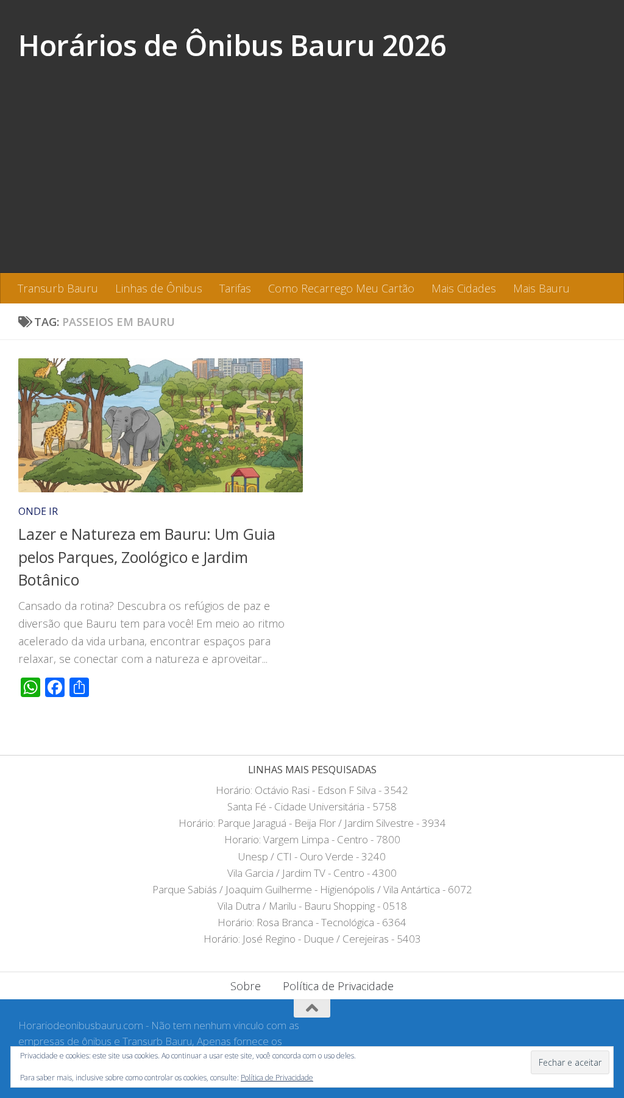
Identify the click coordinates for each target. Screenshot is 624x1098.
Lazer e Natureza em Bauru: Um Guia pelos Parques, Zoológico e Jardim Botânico (146, 556)
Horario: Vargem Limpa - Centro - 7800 (312, 839)
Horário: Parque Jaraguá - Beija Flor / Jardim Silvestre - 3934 (312, 823)
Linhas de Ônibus (158, 288)
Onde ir (38, 511)
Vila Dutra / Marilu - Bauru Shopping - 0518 (312, 906)
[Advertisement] (312, 181)
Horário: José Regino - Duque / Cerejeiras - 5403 (312, 939)
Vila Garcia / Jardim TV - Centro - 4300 (312, 873)
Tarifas (235, 288)
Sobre (245, 986)
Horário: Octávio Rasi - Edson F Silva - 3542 (312, 790)
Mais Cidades (463, 288)
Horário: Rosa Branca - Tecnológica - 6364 (312, 922)
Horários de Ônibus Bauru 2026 (232, 45)
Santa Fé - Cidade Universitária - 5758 (312, 806)
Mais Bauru (541, 288)
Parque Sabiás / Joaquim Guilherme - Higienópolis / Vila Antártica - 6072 (312, 889)
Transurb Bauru (58, 288)
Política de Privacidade (338, 986)
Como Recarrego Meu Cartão (341, 288)
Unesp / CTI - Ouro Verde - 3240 (312, 856)
